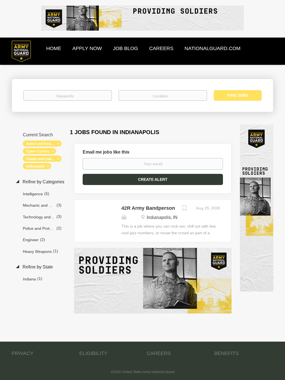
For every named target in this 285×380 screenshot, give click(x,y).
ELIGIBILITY (93, 353)
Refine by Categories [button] (42, 181)
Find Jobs (237, 95)
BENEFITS (226, 353)
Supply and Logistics (42, 159)
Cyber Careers (38, 151)
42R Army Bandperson (148, 208)
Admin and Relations (42, 144)
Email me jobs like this (106, 152)
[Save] (184, 208)
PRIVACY (22, 353)
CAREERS (159, 353)
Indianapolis (35, 166)
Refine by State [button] (37, 267)
